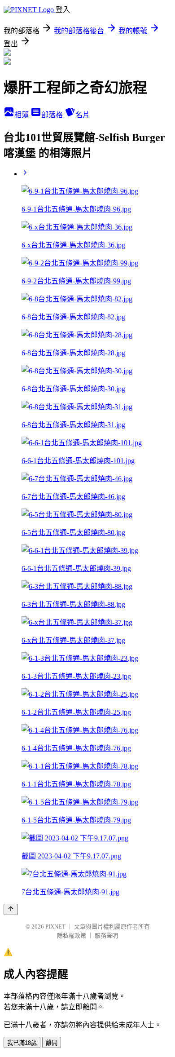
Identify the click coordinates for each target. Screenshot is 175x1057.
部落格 (53, 115)
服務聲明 (106, 935)
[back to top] (11, 909)
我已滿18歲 (22, 1042)
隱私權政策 (71, 935)
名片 (82, 115)
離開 (51, 1042)
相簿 (22, 115)
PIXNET (55, 926)
